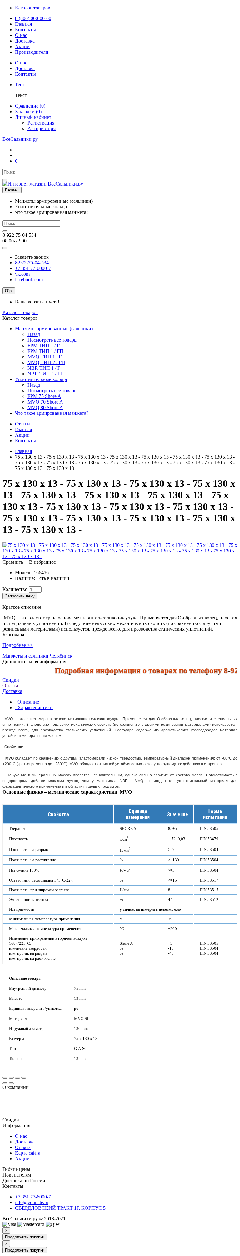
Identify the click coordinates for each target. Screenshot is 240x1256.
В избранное (42, 562)
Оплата (10, 685)
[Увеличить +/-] (23, 1078)
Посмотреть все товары (53, 340)
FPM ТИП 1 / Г (44, 345)
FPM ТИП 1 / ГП (45, 351)
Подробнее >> (17, 645)
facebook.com (29, 279)
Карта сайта (27, 1153)
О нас (21, 1136)
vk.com (22, 274)
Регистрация (41, 122)
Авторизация (42, 128)
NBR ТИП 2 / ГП (46, 373)
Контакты (25, 440)
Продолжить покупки (24, 1237)
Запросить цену (20, 596)
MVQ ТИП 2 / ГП (46, 362)
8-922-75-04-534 (32, 262)
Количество (15, 589)
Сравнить (12, 562)
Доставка (25, 1141)
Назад (34, 334)
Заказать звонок (32, 257)
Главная (23, 429)
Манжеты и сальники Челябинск (37, 656)
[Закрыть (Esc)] (5, 1078)
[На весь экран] (17, 1078)
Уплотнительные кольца (41, 379)
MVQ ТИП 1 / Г (45, 356)
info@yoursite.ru (31, 1202)
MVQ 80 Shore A (45, 407)
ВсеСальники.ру (20, 139)
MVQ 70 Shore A (45, 401)
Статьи (22, 423)
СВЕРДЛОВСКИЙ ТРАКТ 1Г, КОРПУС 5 (60, 1208)
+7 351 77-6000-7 (33, 268)
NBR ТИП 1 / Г (44, 368)
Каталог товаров (20, 312)
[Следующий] (11, 1083)
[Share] (11, 1078)
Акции (22, 435)
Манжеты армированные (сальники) (54, 328)
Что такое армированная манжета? (51, 413)
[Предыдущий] (5, 1083)
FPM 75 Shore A (44, 396)
